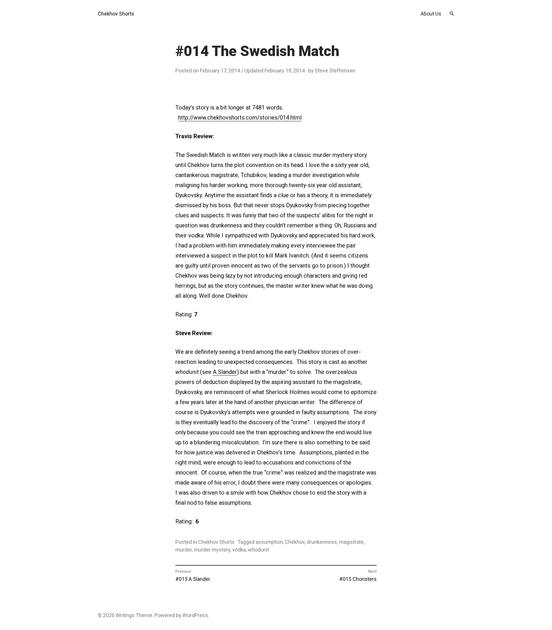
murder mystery (212, 550)
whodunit (258, 550)
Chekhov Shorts (116, 14)
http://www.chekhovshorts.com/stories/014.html (240, 117)
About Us (431, 14)
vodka (239, 550)
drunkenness (322, 542)
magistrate (351, 542)
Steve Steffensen (335, 71)
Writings (125, 615)
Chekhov (295, 542)
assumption (269, 542)
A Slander (225, 371)
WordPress (195, 615)
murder (183, 550)
